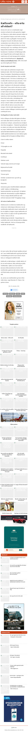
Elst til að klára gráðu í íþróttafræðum (15, 573)
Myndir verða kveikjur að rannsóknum (21, 499)
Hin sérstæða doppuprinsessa (21, 454)
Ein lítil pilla (21, 337)
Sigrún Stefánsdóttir (14, 647)
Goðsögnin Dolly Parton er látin (21, 469)
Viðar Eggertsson (14, 668)
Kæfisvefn (12, 293)
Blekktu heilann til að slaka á (7, 365)
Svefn (23, 293)
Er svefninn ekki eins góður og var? (7, 410)
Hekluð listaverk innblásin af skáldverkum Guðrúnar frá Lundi (7, 470)
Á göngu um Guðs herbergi (20, 513)
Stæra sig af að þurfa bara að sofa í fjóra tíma (20, 410)
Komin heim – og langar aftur (17, 675)
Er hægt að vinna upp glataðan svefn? (7, 351)
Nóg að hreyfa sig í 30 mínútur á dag (17, 589)
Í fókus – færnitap (21, 350)
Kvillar (18, 293)
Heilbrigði (9, 296)
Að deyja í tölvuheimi (15, 655)
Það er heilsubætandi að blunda (7, 380)
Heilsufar (6, 293)
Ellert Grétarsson (14, 688)
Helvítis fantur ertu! (7, 513)
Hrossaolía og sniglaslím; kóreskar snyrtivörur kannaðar (7, 455)
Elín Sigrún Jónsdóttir (15, 657)
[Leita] (22, 1)
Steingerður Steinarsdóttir (16, 636)
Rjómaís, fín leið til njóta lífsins (7, 499)
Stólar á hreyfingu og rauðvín (7, 394)
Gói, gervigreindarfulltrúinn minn (18, 635)
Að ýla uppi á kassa (14, 645)
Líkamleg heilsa (17, 296)
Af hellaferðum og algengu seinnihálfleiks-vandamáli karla (17, 686)
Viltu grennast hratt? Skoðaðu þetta (21, 380)
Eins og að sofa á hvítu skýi (16, 596)
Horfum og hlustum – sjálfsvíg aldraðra (7, 438)
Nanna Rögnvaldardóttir (15, 677)
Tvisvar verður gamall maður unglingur (17, 666)
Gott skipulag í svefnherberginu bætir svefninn (21, 395)
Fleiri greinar (24, 632)
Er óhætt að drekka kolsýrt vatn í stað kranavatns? (7, 485)
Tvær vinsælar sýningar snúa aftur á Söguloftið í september (21, 439)
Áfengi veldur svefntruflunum (21, 365)
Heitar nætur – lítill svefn (7, 337)
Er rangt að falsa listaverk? (21, 484)
